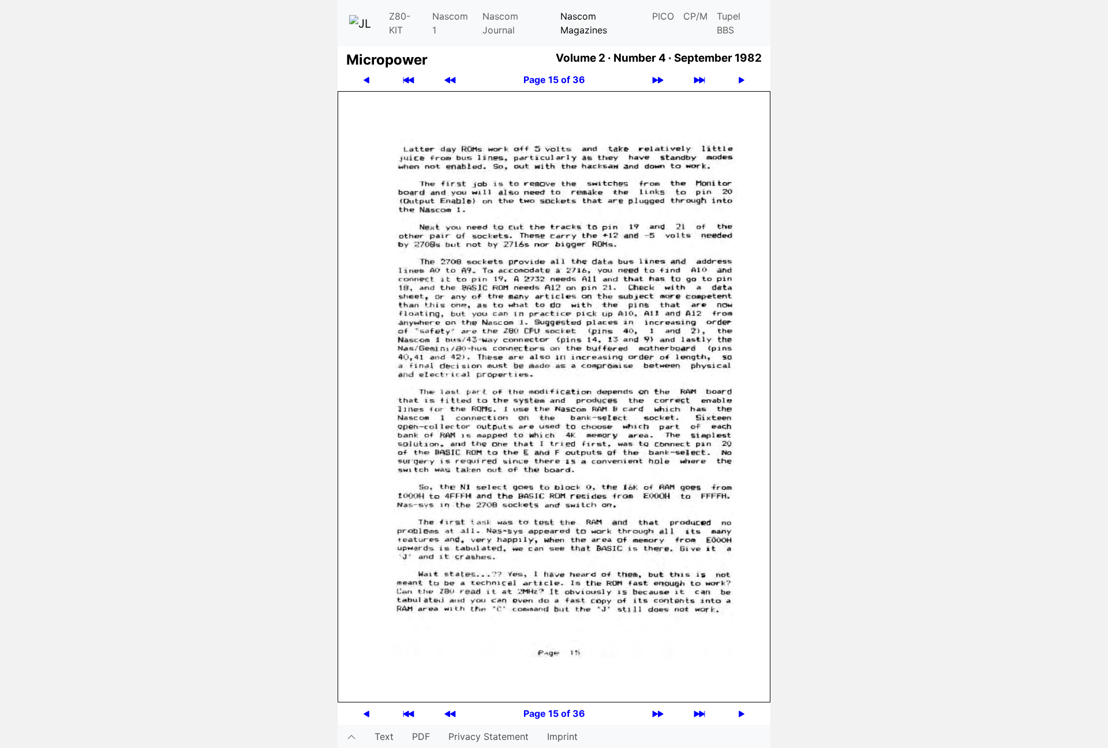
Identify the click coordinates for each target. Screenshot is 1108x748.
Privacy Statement (488, 736)
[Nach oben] (351, 736)
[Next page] (741, 80)
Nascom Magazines (583, 23)
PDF (421, 736)
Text (384, 736)
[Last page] (699, 80)
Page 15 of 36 (554, 79)
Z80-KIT (399, 23)
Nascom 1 (450, 23)
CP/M (695, 16)
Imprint (562, 736)
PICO (663, 16)
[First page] (408, 80)
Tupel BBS (728, 23)
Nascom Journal (500, 23)
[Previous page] (366, 80)
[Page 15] (554, 395)
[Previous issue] (450, 80)
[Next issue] (657, 80)
